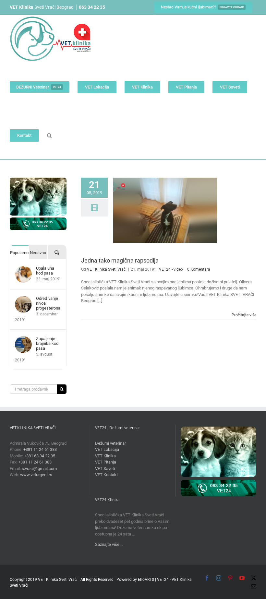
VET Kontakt (106, 474)
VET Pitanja (105, 462)
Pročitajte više (244, 315)
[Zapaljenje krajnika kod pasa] (23, 339)
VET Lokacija (107, 449)
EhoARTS (146, 579)
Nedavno (38, 252)
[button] (49, 135)
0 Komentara (198, 269)
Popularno (19, 252)
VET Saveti (105, 468)
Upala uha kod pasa (45, 271)
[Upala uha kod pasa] (23, 268)
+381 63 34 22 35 (39, 455)
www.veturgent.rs (36, 474)
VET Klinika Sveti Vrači (107, 269)
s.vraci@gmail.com (39, 468)
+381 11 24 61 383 (40, 449)
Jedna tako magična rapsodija (120, 260)
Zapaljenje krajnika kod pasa (47, 343)
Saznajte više (107, 544)
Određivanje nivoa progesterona (48, 303)
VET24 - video (171, 269)
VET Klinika (105, 455)
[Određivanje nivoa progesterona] (23, 299)
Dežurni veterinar (110, 443)
